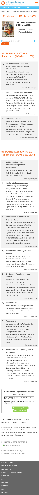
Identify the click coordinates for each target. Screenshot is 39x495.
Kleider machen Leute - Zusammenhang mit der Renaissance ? (15, 164)
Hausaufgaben (17, 419)
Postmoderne (11, 321)
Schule (3, 11)
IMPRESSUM (5, 476)
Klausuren (14, 422)
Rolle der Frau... (12, 303)
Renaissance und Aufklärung (17, 217)
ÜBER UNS (4, 482)
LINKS (3, 479)
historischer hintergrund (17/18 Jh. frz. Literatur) (20, 351)
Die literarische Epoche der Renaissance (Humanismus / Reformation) (17, 66)
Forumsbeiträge (25, 32)
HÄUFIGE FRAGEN (7, 462)
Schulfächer (5, 7)
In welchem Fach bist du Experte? (14, 453)
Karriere (26, 7)
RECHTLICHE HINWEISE (9, 466)
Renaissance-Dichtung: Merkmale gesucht (19, 252)
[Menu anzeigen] (34, 2)
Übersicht (23, 422)
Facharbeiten (5, 422)
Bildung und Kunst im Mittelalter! (19, 92)
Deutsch (9, 11)
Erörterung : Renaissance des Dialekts (18, 275)
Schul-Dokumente (26, 30)
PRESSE (4, 489)
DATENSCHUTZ (6, 469)
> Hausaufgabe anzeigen (28, 88)
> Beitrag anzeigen (30, 178)
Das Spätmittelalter (13, 118)
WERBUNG (4, 492)
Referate (26, 419)
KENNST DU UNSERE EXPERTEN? (14, 442)
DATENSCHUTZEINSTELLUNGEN (11, 472)
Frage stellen (16, 7)
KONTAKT (4, 486)
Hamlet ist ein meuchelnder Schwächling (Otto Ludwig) (17, 184)
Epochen (16, 11)
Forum (7, 435)
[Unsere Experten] (11, 445)
